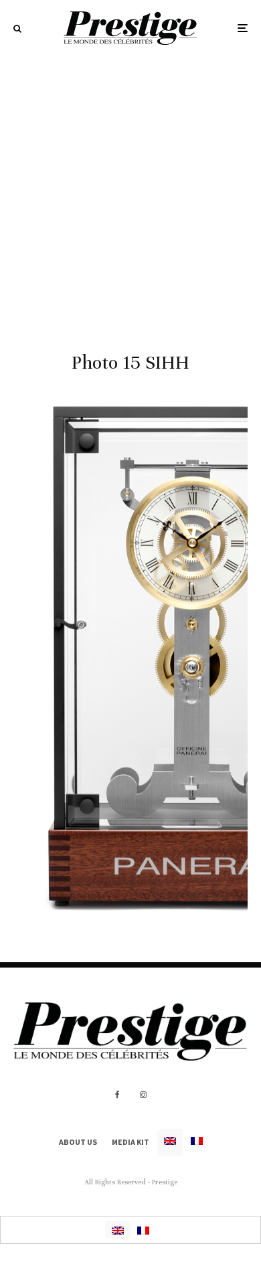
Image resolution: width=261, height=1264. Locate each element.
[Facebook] (117, 1095)
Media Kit (130, 1142)
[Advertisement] (130, 193)
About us (78, 1142)
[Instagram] (143, 1095)
